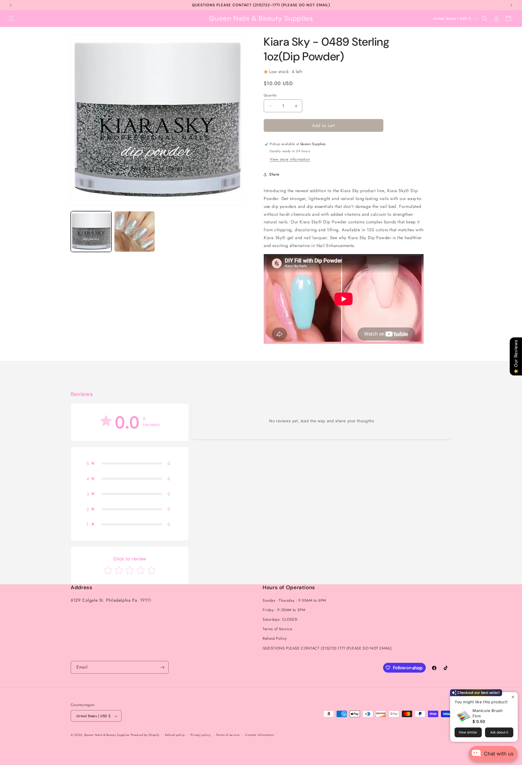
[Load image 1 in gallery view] (91, 231)
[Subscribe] (162, 667)
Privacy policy (201, 735)
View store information (290, 159)
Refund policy (175, 735)
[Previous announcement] (11, 5)
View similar (468, 732)
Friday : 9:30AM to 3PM (284, 609)
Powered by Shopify (145, 735)
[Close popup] (513, 697)
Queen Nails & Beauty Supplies (106, 735)
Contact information (259, 735)
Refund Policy (275, 638)
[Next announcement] (511, 5)
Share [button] (274, 174)
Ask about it (499, 732)
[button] (11, 18)
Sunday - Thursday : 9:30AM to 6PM (294, 600)
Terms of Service (277, 629)
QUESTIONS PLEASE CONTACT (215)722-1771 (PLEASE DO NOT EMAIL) (327, 648)
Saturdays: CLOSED (280, 619)
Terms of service (228, 735)
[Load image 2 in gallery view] (134, 231)
